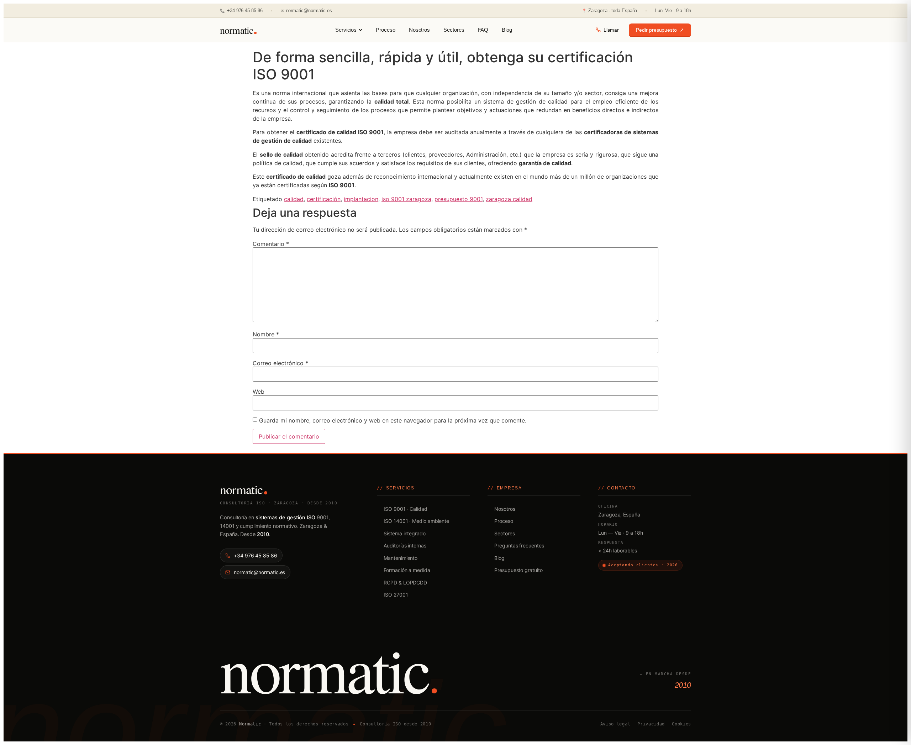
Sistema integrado (405, 533)
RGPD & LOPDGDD (405, 582)
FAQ (483, 30)
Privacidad (651, 724)
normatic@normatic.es (306, 10)
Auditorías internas (405, 545)
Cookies (681, 724)
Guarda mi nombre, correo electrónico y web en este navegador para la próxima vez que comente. (392, 420)
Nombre (266, 334)
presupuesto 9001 (459, 199)
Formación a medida (407, 570)
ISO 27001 (396, 595)
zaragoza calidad (509, 199)
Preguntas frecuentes (519, 545)
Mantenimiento (400, 558)
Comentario (271, 244)
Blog (507, 30)
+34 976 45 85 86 (241, 10)
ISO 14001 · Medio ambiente (416, 521)
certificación (324, 199)
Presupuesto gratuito (518, 570)
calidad (294, 199)
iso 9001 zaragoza (406, 199)
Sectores (453, 30)
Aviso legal (615, 724)
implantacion (361, 199)
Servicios (346, 30)
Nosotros (419, 30)
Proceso (385, 30)
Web (258, 391)
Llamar (611, 30)
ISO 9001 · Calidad (405, 509)
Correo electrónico (280, 363)
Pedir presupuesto (660, 30)
